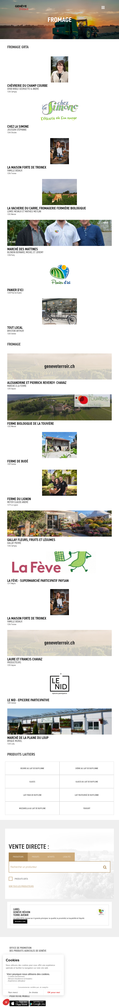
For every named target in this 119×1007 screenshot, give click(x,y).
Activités (51, 857)
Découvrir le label (20, 921)
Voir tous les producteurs (21, 886)
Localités (67, 857)
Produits (35, 857)
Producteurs (18, 857)
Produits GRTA (21, 878)
